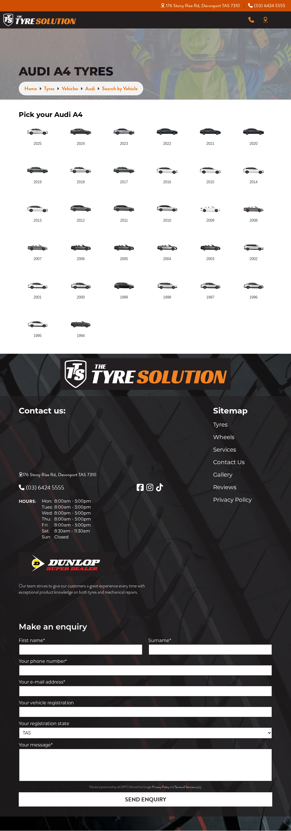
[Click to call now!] (251, 19)
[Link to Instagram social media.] (150, 487)
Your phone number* (43, 661)
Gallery (222, 474)
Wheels (223, 437)
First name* (32, 640)
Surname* (159, 640)
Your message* (36, 745)
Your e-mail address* (42, 682)
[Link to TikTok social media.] (159, 487)
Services (224, 449)
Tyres (220, 424)
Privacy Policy (232, 499)
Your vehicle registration (46, 702)
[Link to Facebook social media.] (140, 487)
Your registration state (44, 723)
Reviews (224, 487)
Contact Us (229, 462)
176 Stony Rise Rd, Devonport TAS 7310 (203, 5)
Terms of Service (185, 787)
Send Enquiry (145, 799)
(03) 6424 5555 (269, 5)
